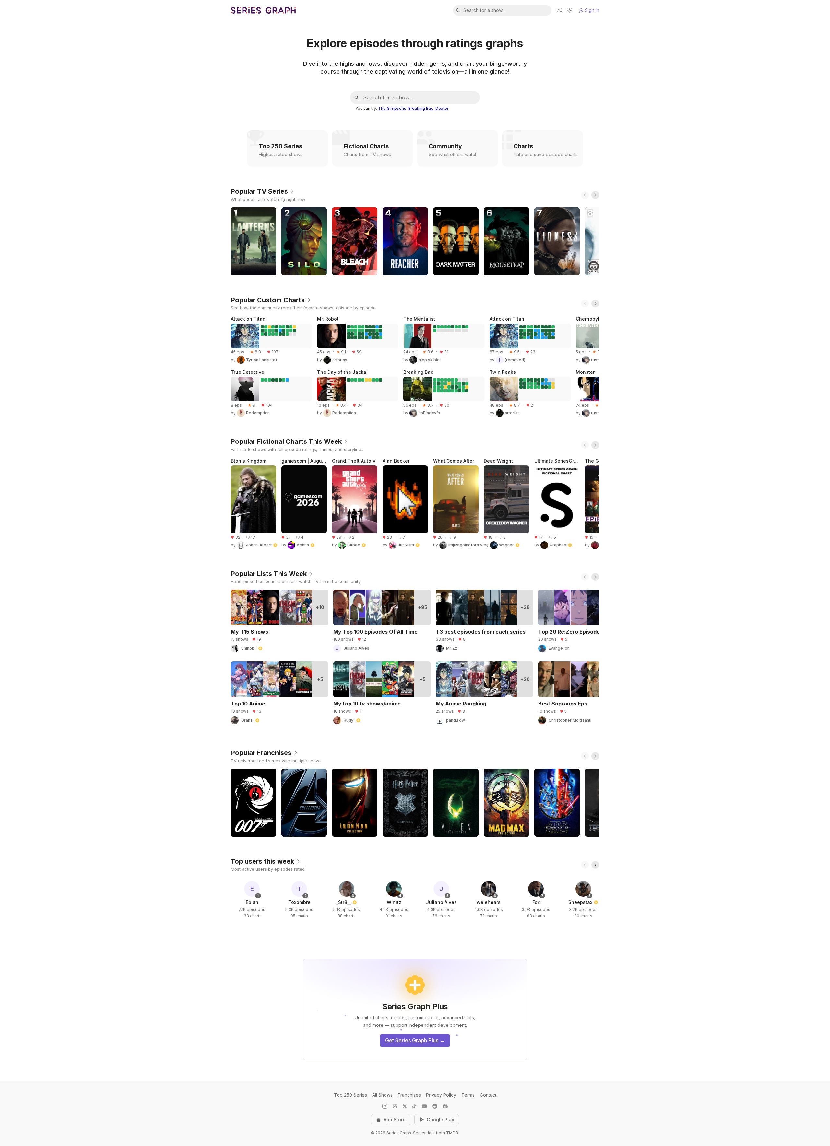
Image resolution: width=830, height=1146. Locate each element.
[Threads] (395, 1106)
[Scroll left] (585, 195)
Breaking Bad (420, 108)
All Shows (382, 1095)
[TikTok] (414, 1106)
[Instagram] (384, 1106)
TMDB (452, 1132)
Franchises (409, 1095)
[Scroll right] (595, 195)
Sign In (592, 10)
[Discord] (445, 1106)
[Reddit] (434, 1106)
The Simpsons (392, 108)
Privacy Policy (441, 1095)
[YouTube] (424, 1106)
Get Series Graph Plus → (415, 1040)
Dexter (441, 108)
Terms (468, 1095)
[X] (404, 1106)
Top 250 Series (350, 1095)
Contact (488, 1095)
